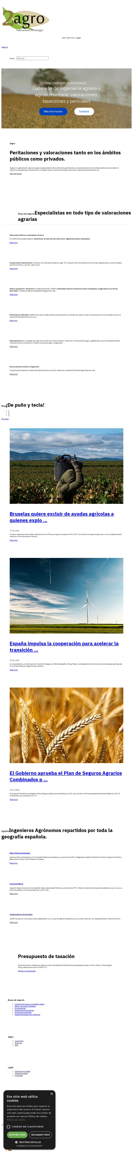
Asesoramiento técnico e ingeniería (27, 1015)
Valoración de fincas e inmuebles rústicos (29, 1004)
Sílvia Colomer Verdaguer (20, 853)
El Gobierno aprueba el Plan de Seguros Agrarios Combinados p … (66, 776)
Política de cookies (21, 1073)
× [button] (51, 1094)
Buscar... (13, 59)
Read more (13, 243)
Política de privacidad (22, 1071)
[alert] (29, 1120)
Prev (3, 419)
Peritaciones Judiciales (23, 1012)
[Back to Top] (2, 1124)
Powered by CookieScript (29, 1146)
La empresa (19, 1041)
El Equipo (18, 1043)
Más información (16, 174)
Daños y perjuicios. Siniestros (25, 1006)
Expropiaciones (20, 1008)
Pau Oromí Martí (16, 884)
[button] (29, 1142)
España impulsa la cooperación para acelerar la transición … (64, 646)
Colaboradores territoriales (21, 914)
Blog (16, 1045)
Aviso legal (19, 1076)
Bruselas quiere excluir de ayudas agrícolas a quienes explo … (62, 517)
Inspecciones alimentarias (24, 1010)
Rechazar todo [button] (40, 1134)
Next (7, 419)
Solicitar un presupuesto (27, 971)
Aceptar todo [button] (17, 1134)
